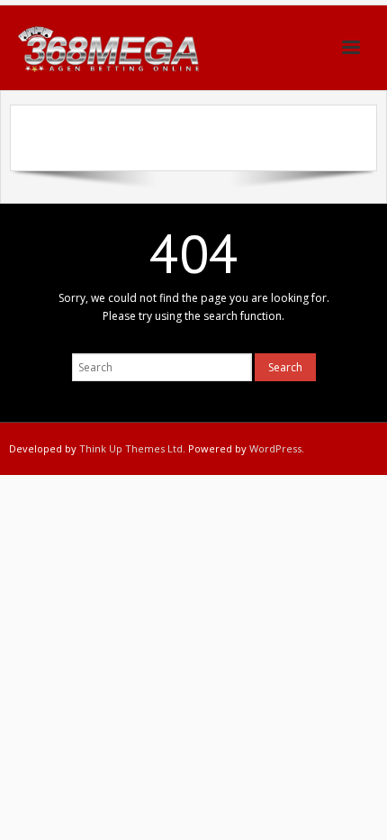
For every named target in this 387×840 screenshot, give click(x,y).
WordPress (275, 448)
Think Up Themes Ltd (131, 448)
